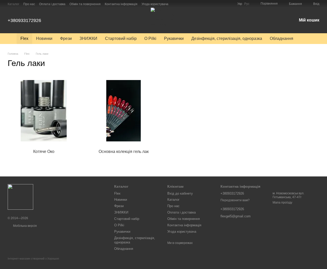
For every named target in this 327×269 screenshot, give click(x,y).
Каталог (13, 4)
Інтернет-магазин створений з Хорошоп (33, 258)
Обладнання (281, 38)
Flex (24, 38)
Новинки (44, 38)
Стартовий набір (121, 38)
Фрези (66, 38)
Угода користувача (155, 4)
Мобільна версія (24, 226)
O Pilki (150, 38)
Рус (246, 3)
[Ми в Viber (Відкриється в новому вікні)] (188, 4)
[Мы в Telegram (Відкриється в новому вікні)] (182, 4)
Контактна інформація (121, 4)
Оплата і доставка (52, 4)
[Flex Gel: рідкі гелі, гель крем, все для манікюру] (20, 197)
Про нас (29, 4)
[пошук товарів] (306, 39)
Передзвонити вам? (235, 200)
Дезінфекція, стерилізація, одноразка (226, 38)
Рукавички (174, 38)
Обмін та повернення (85, 4)
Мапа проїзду (282, 202)
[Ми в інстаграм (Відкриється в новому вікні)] (175, 4)
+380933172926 (24, 20)
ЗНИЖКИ (88, 38)
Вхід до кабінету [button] (180, 193)
